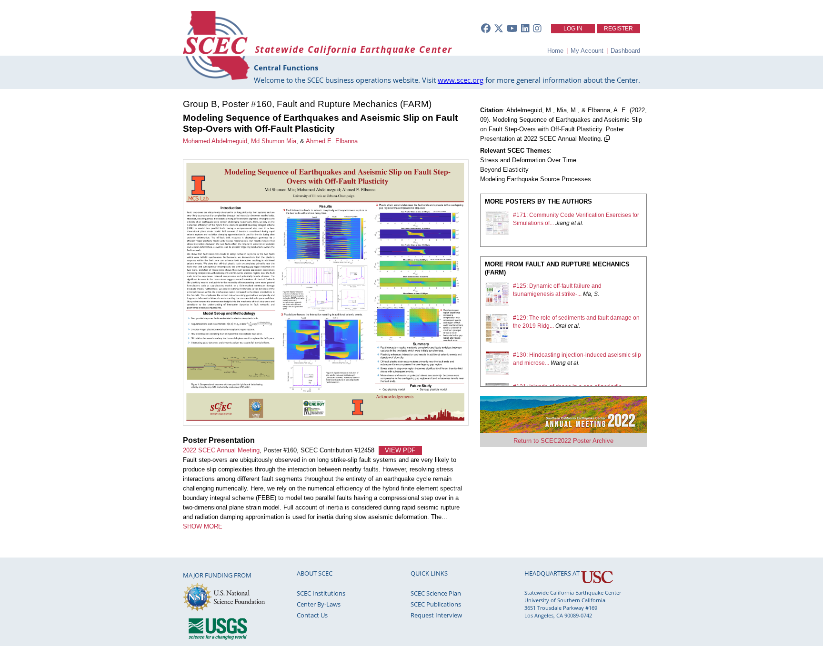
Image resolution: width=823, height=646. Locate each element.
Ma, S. (591, 294)
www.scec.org (460, 80)
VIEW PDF (400, 450)
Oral (560, 326)
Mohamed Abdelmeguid (215, 141)
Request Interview (436, 615)
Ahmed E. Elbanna (332, 141)
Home (555, 50)
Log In (572, 28)
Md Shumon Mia (273, 141)
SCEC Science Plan (436, 593)
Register (618, 28)
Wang (558, 363)
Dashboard (625, 50)
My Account (587, 50)
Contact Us (312, 615)
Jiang (562, 223)
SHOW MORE (202, 526)
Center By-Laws (319, 604)
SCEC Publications (436, 604)
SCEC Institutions (321, 593)
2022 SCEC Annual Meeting (221, 450)
